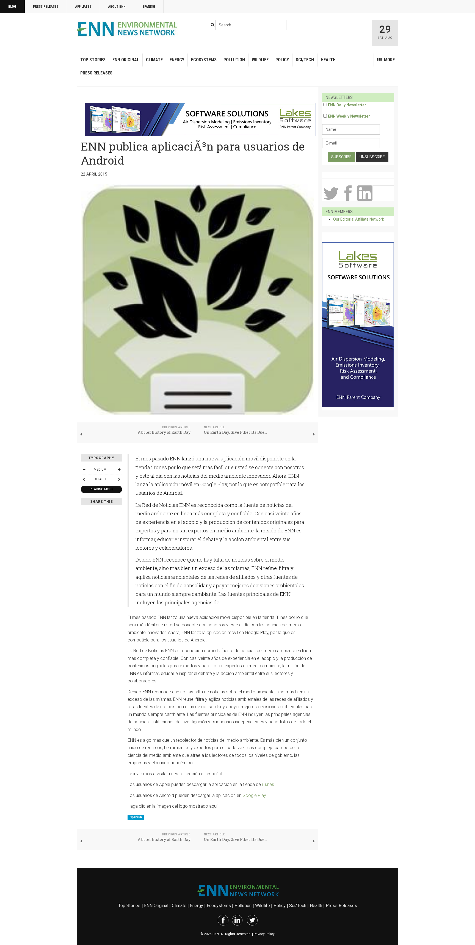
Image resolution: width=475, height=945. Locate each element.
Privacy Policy (264, 934)
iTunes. (268, 784)
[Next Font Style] (119, 479)
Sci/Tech (305, 59)
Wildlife (260, 59)
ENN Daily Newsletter (347, 105)
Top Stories (93, 59)
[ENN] (128, 29)
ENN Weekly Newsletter (349, 116)
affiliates (83, 7)
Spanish (148, 7)
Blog (12, 7)
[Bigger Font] (119, 469)
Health (328, 59)
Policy (282, 59)
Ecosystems (204, 59)
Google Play (254, 795)
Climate (154, 59)
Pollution (234, 59)
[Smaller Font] (84, 469)
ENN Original (125, 59)
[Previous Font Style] (84, 479)
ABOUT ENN (117, 7)
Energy (177, 59)
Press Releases (46, 7)
